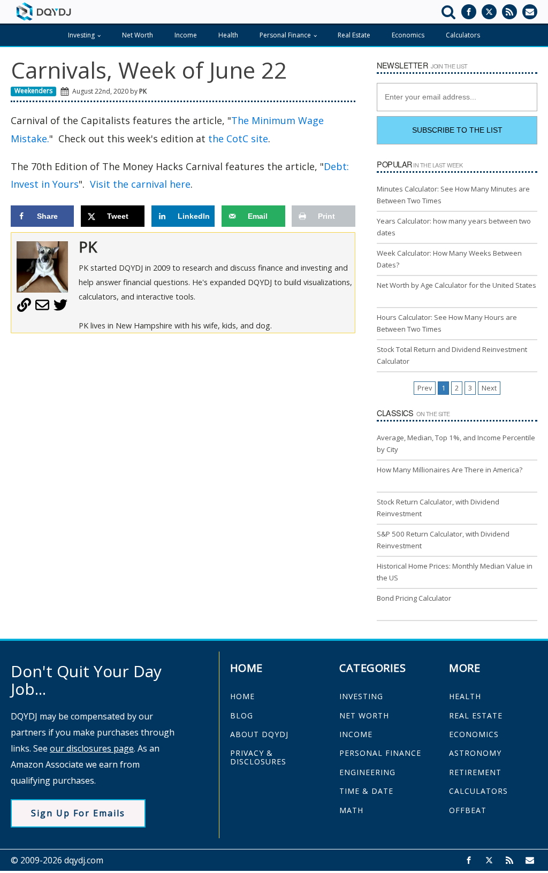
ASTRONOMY (475, 753)
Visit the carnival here (140, 184)
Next (489, 388)
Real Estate (354, 35)
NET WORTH (364, 715)
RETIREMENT (475, 772)
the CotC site (238, 138)
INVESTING (361, 696)
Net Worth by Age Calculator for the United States (456, 285)
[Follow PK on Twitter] (60, 309)
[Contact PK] (42, 309)
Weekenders (33, 90)
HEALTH (465, 696)
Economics (408, 35)
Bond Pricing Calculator (414, 598)
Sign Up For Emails (78, 813)
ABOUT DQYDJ (259, 734)
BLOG (241, 715)
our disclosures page (92, 748)
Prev (424, 388)
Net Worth (137, 35)
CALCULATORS (478, 791)
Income (185, 35)
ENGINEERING (367, 772)
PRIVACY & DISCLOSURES (258, 757)
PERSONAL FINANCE (380, 753)
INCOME (355, 734)
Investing (81, 35)
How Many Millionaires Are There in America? (449, 469)
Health (228, 35)
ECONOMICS (474, 734)
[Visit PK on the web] (24, 309)
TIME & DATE (366, 791)
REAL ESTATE (476, 715)
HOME (242, 696)
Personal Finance (285, 35)
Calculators (463, 35)
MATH (351, 810)
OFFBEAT (467, 810)
